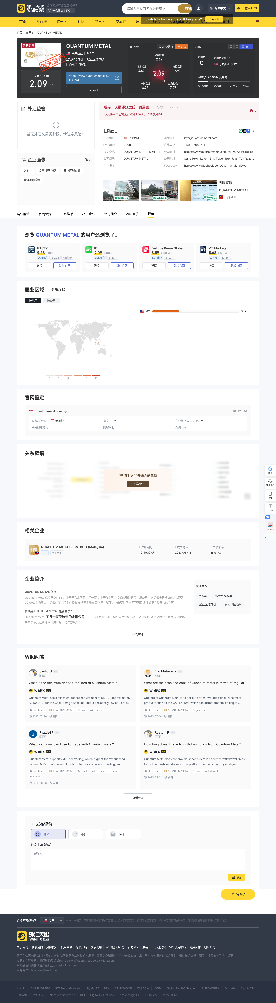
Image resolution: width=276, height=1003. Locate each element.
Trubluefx (151, 995)
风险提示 (52, 947)
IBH (82, 995)
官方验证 (133, 947)
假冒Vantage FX (129, 995)
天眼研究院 (159, 947)
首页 (19, 32)
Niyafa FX (92, 988)
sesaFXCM (170, 995)
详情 (39, 265)
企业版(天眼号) (114, 947)
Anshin (21, 988)
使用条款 (66, 947)
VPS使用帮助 (177, 947)
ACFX (158, 988)
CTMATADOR (123, 988)
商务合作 (195, 947)
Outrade (230, 988)
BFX (106, 988)
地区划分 (209, 947)
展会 (145, 947)
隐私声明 (81, 947)
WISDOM (143, 988)
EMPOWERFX (210, 988)
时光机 (94, 89)
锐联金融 (38, 995)
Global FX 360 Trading (182, 988)
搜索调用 (96, 947)
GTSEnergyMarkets (68, 988)
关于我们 (22, 947)
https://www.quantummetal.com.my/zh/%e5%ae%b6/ (219, 151)
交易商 (30, 32)
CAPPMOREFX (40, 988)
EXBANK (22, 995)
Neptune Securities (62, 995)
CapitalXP (247, 988)
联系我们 (37, 947)
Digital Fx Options (102, 995)
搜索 (188, 8)
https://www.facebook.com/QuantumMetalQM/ (215, 165)
